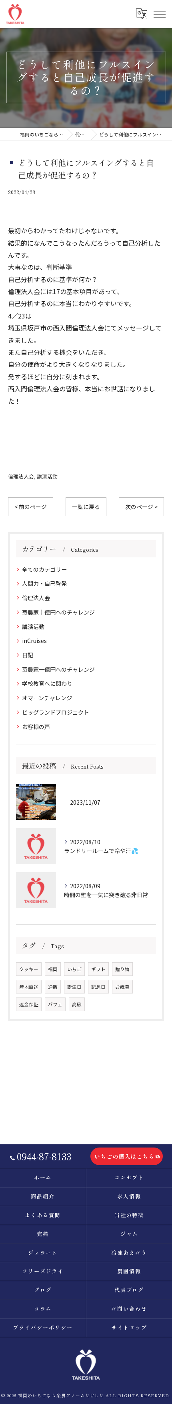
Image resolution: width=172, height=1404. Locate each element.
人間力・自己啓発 (44, 583)
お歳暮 (122, 986)
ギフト (98, 969)
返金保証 (28, 1004)
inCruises (34, 641)
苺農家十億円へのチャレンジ (58, 612)
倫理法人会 (21, 476)
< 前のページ (30, 507)
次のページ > (141, 507)
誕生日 (74, 986)
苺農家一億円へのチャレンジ (58, 669)
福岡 (53, 969)
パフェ (55, 1004)
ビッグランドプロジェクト (55, 712)
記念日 (98, 986)
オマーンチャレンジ (47, 698)
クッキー (28, 969)
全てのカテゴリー (44, 569)
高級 (77, 1004)
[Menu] (159, 13)
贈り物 (122, 969)
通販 (53, 986)
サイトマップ (129, 1327)
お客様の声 (36, 727)
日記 (27, 655)
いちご (74, 969)
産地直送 (28, 986)
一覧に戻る (86, 507)
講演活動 (47, 476)
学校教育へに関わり (47, 683)
